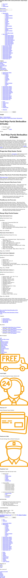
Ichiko (6, 24)
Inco (6, 27)
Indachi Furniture (8, 28)
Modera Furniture (8, 30)
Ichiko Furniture (8, 26)
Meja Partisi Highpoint (10, 40)
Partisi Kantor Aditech (7, 45)
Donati (6, 20)
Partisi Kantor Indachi (7, 56)
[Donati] (2, 349)
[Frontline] (4, 348)
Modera (6, 29)
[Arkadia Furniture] (3, 352)
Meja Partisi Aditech (9, 35)
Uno (6, 31)
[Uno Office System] (4, 339)
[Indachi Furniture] (4, 342)
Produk (6, 477)
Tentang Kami (8, 476)
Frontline (7, 21)
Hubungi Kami (8, 493)
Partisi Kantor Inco (6, 55)
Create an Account (4, 571)
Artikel (6, 478)
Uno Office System (9, 33)
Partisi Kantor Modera (7, 57)
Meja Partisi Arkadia (9, 36)
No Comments (13, 328)
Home (1, 117)
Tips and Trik (5, 322)
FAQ (6, 494)
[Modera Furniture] (4, 341)
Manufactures (5, 13)
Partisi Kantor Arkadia (7, 47)
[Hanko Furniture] (3, 347)
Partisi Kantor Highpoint (8, 52)
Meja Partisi (5, 34)
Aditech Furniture (9, 15)
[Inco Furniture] (3, 344)
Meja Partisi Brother (9, 37)
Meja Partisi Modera (9, 43)
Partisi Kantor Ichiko (7, 54)
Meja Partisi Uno (8, 44)
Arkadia (7, 16)
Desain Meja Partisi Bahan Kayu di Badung (12, 327)
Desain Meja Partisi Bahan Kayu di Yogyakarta (12, 329)
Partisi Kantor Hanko (7, 51)
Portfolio (7, 479)
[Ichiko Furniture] (4, 345)
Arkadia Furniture (9, 17)
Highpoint (7, 23)
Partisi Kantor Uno (6, 58)
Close (1, 313)
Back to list (2, 311)
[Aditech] (2, 353)
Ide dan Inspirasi (7, 117)
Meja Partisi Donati (9, 38)
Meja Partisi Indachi (9, 42)
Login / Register (6, 561)
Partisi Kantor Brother (7, 48)
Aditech (6, 14)
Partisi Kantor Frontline (7, 50)
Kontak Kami (8, 480)
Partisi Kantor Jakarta (11, 118)
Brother (6, 19)
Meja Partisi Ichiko (9, 41)
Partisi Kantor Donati (7, 49)
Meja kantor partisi (4, 177)
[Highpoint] (2, 346)
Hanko (6, 22)
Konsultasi (7, 496)
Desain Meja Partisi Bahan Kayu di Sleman (11, 331)
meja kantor (14, 153)
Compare (4, 560)
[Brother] (2, 351)
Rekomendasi (19, 118)
